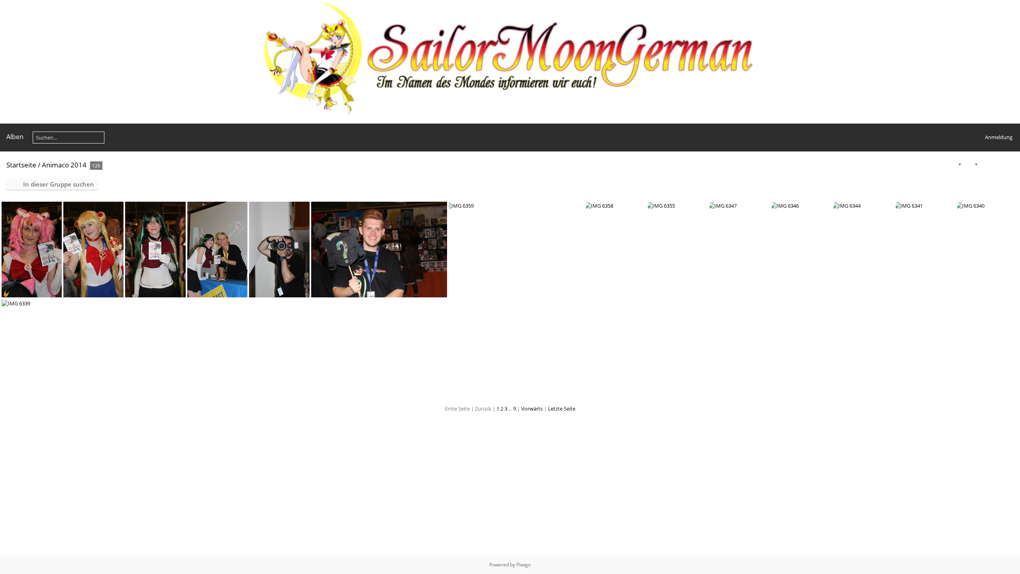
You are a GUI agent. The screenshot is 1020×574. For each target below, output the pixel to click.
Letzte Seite (561, 408)
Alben (15, 136)
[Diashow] (985, 164)
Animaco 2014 (64, 164)
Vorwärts (532, 408)
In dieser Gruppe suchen (58, 184)
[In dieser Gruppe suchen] (939, 164)
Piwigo (523, 564)
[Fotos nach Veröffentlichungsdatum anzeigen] (997, 164)
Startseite (21, 164)
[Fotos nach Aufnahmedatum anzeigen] (1010, 164)
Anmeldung (998, 137)
